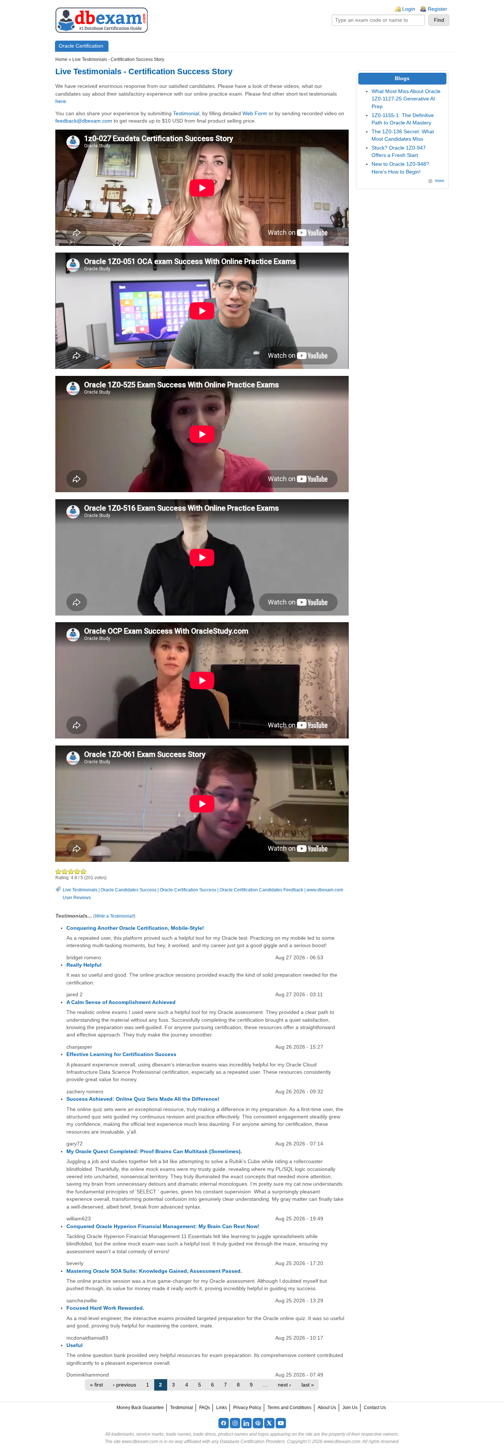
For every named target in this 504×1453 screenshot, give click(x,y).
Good (71, 871)
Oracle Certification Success (188, 889)
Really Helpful (83, 965)
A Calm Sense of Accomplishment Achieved (121, 1002)
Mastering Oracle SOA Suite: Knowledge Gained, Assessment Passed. (154, 1271)
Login (408, 9)
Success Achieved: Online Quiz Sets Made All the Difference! (143, 1099)
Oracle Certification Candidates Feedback (261, 889)
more (439, 180)
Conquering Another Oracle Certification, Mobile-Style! (135, 928)
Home (61, 59)
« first (96, 1385)
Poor (58, 871)
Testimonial (186, 113)
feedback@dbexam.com (83, 121)
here (60, 101)
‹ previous (124, 1385)
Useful (74, 1345)
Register (437, 9)
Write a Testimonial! (114, 916)
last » (307, 1385)
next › (284, 1385)
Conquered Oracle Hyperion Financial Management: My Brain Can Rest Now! (162, 1226)
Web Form (254, 113)
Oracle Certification (81, 46)
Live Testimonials (80, 889)
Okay (65, 871)
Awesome (82, 871)
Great (77, 871)
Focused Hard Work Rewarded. (105, 1308)
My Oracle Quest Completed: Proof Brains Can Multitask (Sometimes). (154, 1151)
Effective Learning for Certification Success (121, 1054)
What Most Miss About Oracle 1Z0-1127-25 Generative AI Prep (406, 99)
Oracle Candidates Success (128, 889)
